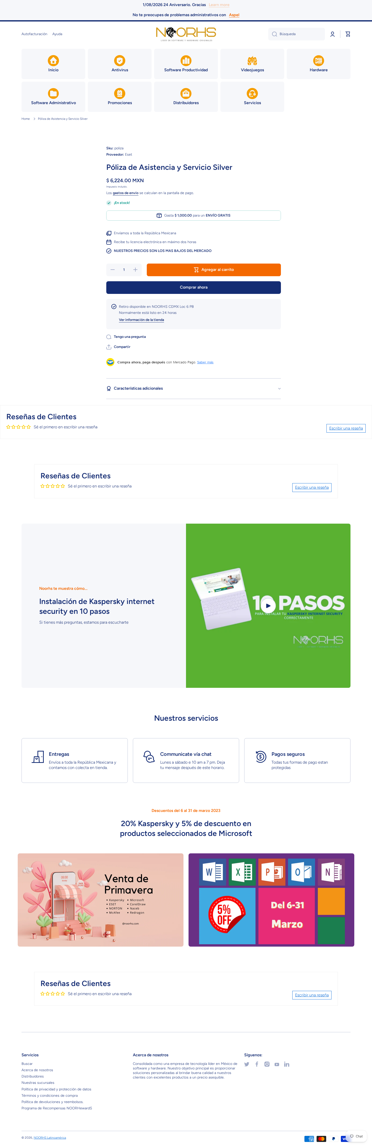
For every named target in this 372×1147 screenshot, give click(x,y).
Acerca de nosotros (37, 1070)
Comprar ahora (194, 287)
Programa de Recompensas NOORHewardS (57, 1108)
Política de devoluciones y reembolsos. (53, 1102)
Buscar (27, 1064)
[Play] (268, 606)
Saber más (205, 362)
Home (26, 119)
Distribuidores (33, 1076)
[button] (347, 34)
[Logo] (186, 34)
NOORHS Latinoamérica (50, 1137)
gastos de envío (125, 193)
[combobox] (296, 34)
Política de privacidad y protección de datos (56, 1089)
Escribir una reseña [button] (346, 428)
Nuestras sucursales (38, 1083)
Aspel (234, 14)
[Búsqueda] (272, 34)
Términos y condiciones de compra (50, 1095)
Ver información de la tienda (141, 320)
